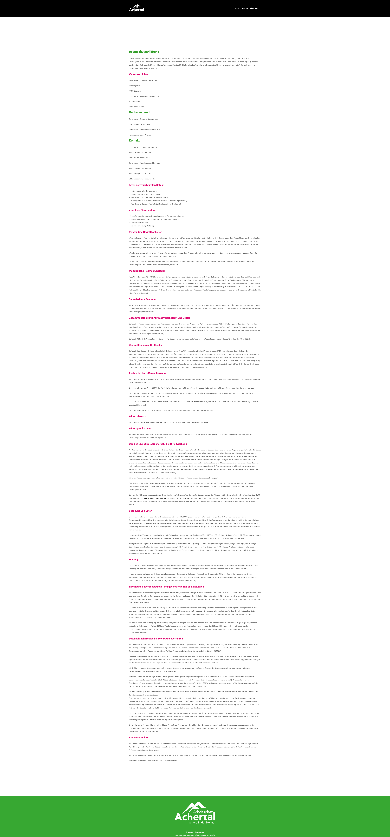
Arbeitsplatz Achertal (193, 835)
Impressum (190, 832)
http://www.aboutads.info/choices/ (156, 498)
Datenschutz (199, 832)
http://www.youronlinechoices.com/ (195, 498)
